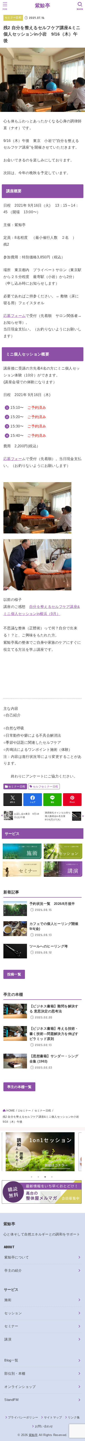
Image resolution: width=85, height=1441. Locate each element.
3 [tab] (45, 1177)
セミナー (11, 1326)
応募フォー (12, 459)
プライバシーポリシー (23, 1417)
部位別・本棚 (14, 1373)
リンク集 (74, 1417)
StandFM (11, 1400)
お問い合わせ (44, 1426)
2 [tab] (38, 1177)
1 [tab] (31, 1177)
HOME (10, 1110)
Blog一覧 (11, 1360)
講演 (7, 1339)
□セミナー (24, 1110)
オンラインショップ (20, 1387)
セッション (13, 1313)
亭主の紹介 (13, 1270)
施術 (7, 1300)
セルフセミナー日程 (45, 786)
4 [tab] (52, 1177)
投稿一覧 (14, 974)
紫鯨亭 (42, 5)
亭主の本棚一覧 (19, 1086)
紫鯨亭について (16, 1257)
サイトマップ (53, 1417)
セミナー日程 (13, 17)
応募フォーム (14, 316)
